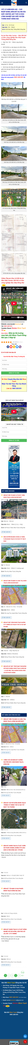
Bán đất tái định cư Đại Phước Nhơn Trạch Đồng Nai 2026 (13, 889)
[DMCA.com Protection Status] (14, 1043)
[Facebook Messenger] (17, 346)
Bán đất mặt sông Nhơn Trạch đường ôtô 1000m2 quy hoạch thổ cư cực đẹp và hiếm (15, 624)
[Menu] (2, 3)
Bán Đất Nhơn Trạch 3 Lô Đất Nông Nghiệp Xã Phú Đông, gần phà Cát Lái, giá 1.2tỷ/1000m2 (15, 931)
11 (19, 975)
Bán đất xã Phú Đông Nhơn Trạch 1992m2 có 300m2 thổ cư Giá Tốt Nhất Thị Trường (15, 805)
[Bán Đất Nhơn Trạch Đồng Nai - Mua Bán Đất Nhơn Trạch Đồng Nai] (14, 2)
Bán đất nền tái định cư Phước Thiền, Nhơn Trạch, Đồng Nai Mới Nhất (14, 496)
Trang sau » (22, 973)
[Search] (26, 2)
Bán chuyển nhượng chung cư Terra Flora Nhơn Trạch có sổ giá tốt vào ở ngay (15, 539)
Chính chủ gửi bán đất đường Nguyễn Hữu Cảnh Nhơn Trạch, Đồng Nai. (14, 762)
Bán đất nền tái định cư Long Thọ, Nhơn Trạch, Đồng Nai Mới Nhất (15, 581)
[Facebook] (8, 346)
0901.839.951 (7, 532)
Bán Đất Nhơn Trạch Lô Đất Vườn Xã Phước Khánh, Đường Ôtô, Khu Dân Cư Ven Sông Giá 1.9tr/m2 (15, 848)
